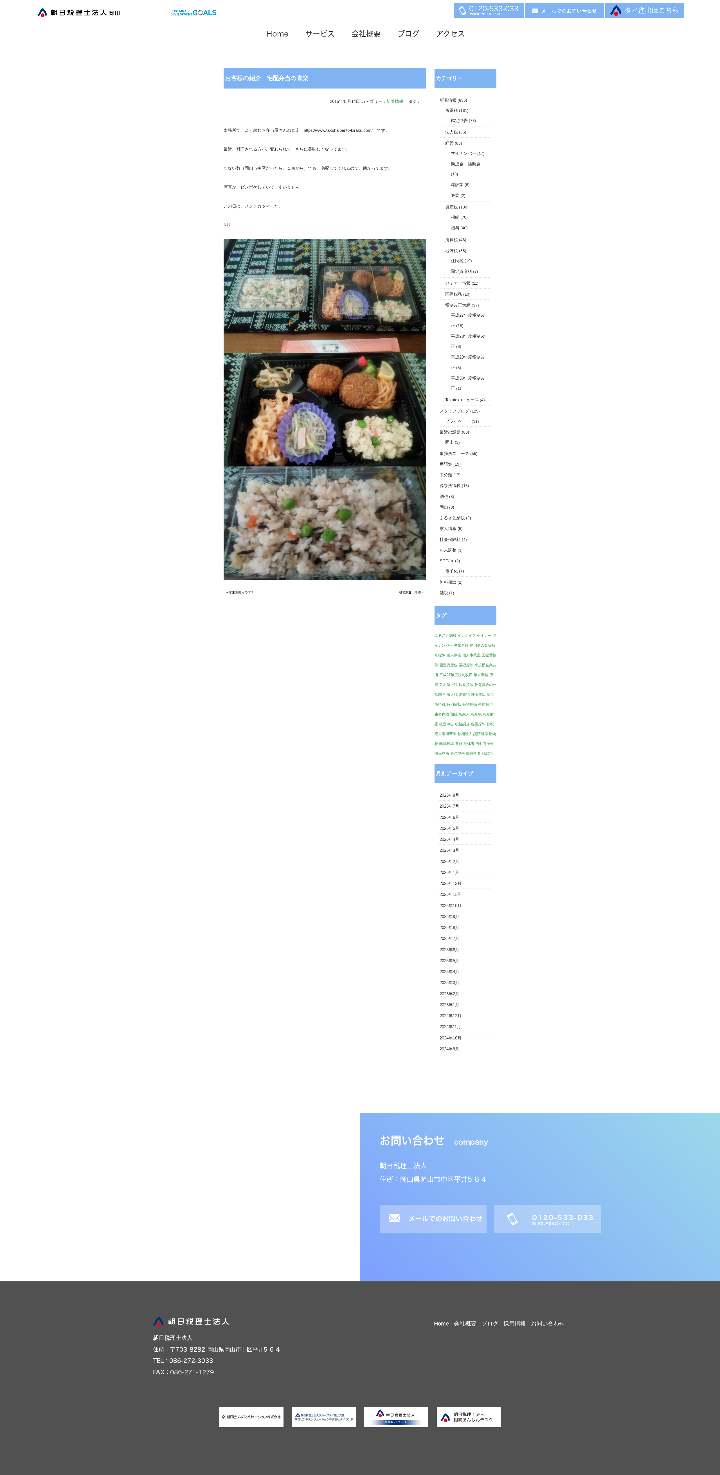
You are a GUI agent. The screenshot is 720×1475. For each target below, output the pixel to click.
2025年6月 (449, 950)
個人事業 (454, 655)
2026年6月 (449, 817)
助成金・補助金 (465, 164)
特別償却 (454, 704)
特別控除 (469, 704)
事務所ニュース (454, 453)
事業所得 (461, 645)
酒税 (444, 593)
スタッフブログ (454, 411)
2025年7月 (449, 938)
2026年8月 (449, 795)
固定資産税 (461, 271)
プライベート (458, 421)
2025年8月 (449, 927)
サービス (320, 33)
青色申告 (457, 753)
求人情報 (448, 528)
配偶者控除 (473, 744)
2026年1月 (449, 872)
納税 (444, 496)
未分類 (446, 475)
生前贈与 (485, 704)
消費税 (451, 239)
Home (277, 33)
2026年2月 (449, 861)
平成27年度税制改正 (455, 675)
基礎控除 (466, 665)
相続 (455, 217)
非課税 (487, 753)
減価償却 (478, 694)
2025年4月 (449, 971)
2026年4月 (449, 839)
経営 (449, 143)
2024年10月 (451, 1038)
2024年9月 (449, 1049)
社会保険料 (450, 539)
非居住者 (473, 753)
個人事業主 (471, 655)
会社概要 (366, 33)
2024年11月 (450, 1027)
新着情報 (394, 101)
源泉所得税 (450, 485)
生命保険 (442, 714)
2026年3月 (449, 850)
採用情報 (514, 1323)
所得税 (451, 110)
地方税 (451, 250)
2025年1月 (449, 1005)
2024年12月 (451, 1016)
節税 (490, 724)
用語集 (446, 464)
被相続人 (465, 734)
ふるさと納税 (452, 518)
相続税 (476, 714)
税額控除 (478, 724)
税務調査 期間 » (411, 592)
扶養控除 (466, 685)
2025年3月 (449, 982)
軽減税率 (446, 744)
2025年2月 (449, 994)
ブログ (408, 33)
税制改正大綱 (458, 305)
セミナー (484, 635)
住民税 (457, 261)
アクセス (450, 33)
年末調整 (448, 550)
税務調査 (462, 724)
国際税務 (453, 294)
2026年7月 (449, 806)
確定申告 (459, 120)
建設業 (457, 184)
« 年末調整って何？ (240, 592)
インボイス (467, 635)
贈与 (455, 228)
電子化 (451, 571)
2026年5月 (449, 828)
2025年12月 (451, 883)
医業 (455, 195)
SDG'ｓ (447, 561)
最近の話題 (450, 432)
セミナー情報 (458, 283)
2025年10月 (451, 905)
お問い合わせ (548, 1323)
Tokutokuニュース (462, 400)
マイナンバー (463, 153)
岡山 (449, 442)
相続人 (464, 714)
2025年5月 (449, 961)
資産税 (451, 207)
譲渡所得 (480, 734)
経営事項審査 (445, 734)
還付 (458, 744)
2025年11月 (450, 894)
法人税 (451, 132)
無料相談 (448, 582)
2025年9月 (449, 916)
